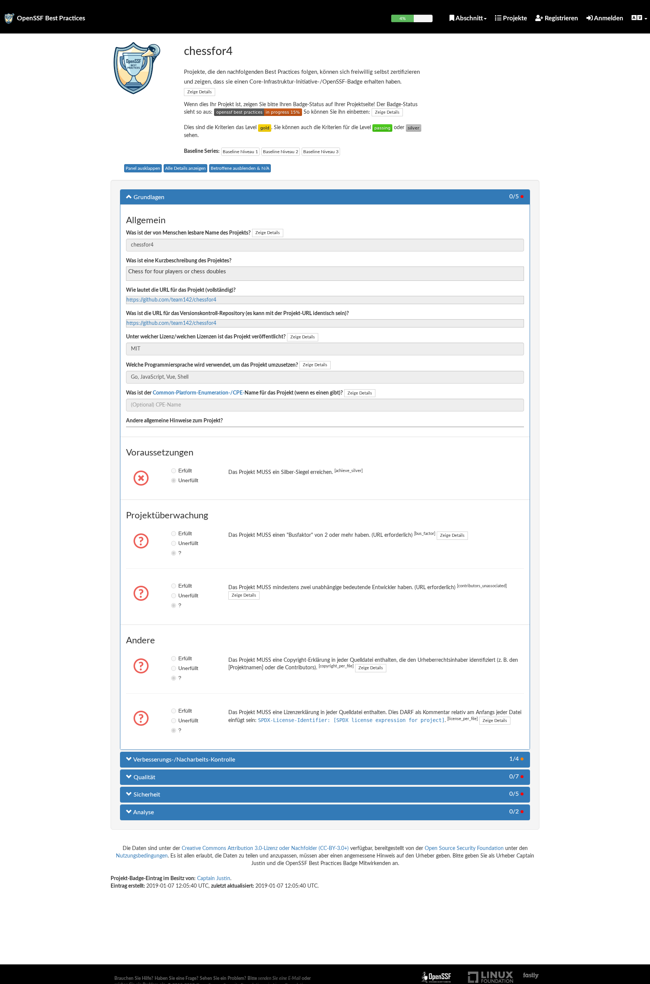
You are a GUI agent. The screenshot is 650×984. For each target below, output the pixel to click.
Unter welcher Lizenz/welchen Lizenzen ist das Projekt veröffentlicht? (206, 337)
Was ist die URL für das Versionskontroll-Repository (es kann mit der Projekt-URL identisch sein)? (237, 313)
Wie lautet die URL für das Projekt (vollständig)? (180, 290)
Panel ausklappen (143, 168)
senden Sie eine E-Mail (279, 978)
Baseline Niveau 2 (280, 151)
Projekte (514, 18)
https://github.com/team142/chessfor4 (171, 300)
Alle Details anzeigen (185, 168)
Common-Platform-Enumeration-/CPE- (199, 393)
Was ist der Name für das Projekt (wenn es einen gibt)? (234, 393)
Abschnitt (468, 18)
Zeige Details (199, 92)
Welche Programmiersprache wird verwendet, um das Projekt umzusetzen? (212, 365)
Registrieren (560, 18)
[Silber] (413, 127)
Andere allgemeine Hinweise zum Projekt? (174, 420)
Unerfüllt (183, 480)
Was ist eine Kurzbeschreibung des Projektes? (178, 261)
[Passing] (382, 127)
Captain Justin (213, 878)
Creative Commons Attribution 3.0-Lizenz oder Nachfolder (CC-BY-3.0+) (265, 848)
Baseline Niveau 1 (240, 151)
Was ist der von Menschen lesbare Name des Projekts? (188, 233)
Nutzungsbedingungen (142, 856)
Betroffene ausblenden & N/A (240, 168)
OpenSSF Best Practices (51, 18)
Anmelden (608, 18)
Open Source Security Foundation (464, 848)
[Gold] (264, 127)
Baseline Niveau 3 (321, 151)
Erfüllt (183, 471)
